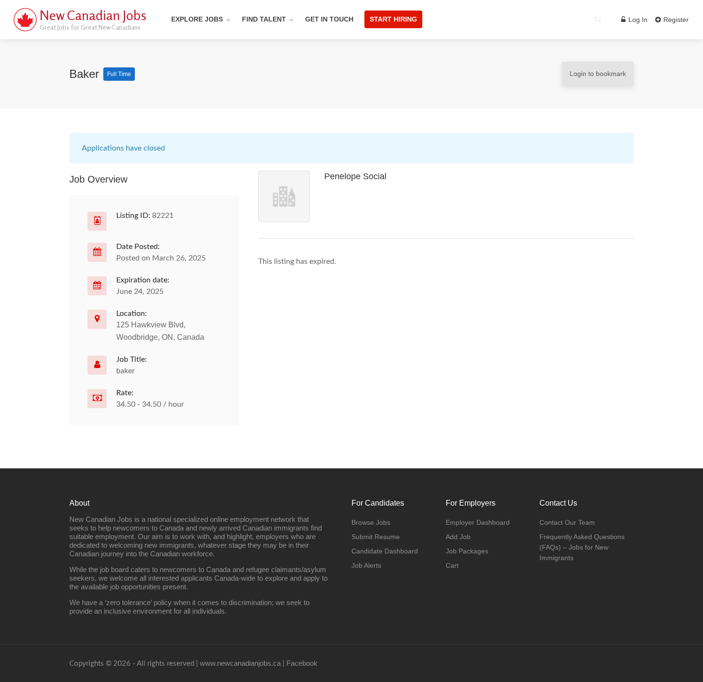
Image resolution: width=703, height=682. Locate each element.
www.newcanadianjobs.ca (240, 663)
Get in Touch (329, 19)
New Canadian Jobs (93, 15)
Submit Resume (376, 537)
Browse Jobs (371, 522)
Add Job (458, 537)
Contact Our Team (567, 522)
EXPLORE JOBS (197, 19)
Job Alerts (366, 565)
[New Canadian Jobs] (25, 31)
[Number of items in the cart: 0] (597, 19)
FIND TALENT (264, 19)
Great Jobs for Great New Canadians (90, 27)
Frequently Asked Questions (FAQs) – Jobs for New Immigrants (582, 547)
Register (675, 19)
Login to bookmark (598, 73)
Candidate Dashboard (385, 551)
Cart (452, 565)
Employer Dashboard (478, 522)
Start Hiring (393, 19)
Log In (637, 19)
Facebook (302, 663)
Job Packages (467, 551)
